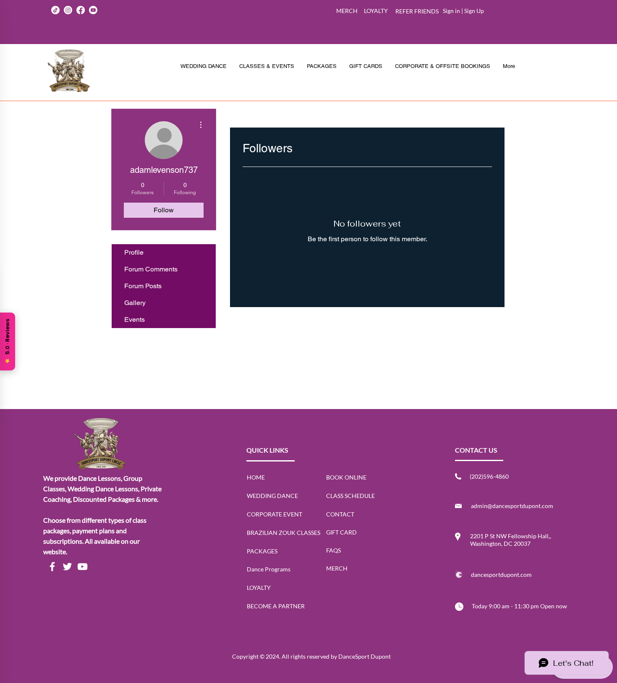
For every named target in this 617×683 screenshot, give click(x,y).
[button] (322, 66)
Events (134, 319)
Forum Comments (151, 269)
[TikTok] (55, 10)
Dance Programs (268, 569)
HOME (256, 477)
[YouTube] (82, 566)
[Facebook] (52, 566)
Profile (134, 252)
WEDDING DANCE (272, 495)
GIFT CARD (341, 532)
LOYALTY (259, 587)
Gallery (135, 303)
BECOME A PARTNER (276, 606)
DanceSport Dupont (364, 656)
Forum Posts (143, 286)
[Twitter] (67, 566)
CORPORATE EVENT (274, 514)
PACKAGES (262, 551)
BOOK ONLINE (346, 477)
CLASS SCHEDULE (350, 495)
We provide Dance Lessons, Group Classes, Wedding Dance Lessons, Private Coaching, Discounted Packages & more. (102, 488)
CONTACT (340, 514)
